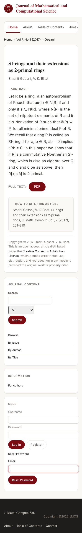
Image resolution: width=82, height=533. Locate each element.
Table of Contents (50, 27)
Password (15, 427)
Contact (51, 526)
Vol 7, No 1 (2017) (28, 39)
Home (13, 27)
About (27, 27)
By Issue (13, 342)
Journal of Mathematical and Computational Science (37, 8)
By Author (14, 350)
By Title (13, 357)
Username (15, 412)
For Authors (15, 385)
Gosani (49, 39)
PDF (37, 187)
